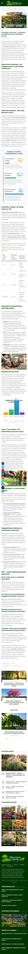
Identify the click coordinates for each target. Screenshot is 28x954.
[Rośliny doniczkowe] (21, 812)
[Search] (26, 3)
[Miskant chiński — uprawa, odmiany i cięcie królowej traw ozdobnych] (14, 762)
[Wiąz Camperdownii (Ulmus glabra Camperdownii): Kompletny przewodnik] (14, 721)
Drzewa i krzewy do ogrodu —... (9, 905)
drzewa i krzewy (21, 105)
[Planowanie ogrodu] (21, 839)
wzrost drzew (17, 665)
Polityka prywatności (6, 864)
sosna (13, 663)
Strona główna (10, 866)
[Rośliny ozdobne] (8, 812)
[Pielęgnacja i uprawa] (20, 825)
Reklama (22, 864)
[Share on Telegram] (2, 484)
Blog (8, 8)
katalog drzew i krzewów (18, 468)
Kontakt (16, 864)
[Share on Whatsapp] (2, 480)
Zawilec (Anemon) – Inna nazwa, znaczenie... (13, 944)
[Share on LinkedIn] (2, 473)
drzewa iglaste (5, 663)
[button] (2, 726)
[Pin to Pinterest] (2, 470)
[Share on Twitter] (2, 466)
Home (2, 8)
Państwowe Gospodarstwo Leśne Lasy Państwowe (13, 497)
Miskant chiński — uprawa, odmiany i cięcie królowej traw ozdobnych (15, 774)
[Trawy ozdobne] (8, 839)
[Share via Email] (2, 491)
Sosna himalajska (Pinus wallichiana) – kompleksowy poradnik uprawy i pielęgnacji (14, 920)
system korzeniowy (6, 665)
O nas (2, 866)
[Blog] (7, 825)
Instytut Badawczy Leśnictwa (11, 245)
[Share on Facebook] (2, 463)
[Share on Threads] (2, 487)
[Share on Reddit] (2, 477)
